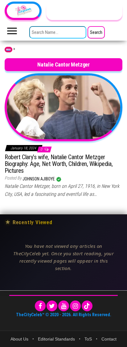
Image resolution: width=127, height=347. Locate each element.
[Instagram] (75, 306)
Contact (109, 339)
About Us (19, 339)
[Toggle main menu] (12, 33)
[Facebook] (40, 306)
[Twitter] (52, 306)
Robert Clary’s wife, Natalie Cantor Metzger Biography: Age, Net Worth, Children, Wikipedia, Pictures (59, 163)
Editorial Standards (56, 339)
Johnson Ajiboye (39, 178)
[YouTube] (63, 306)
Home (8, 49)
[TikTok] (87, 306)
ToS (88, 339)
